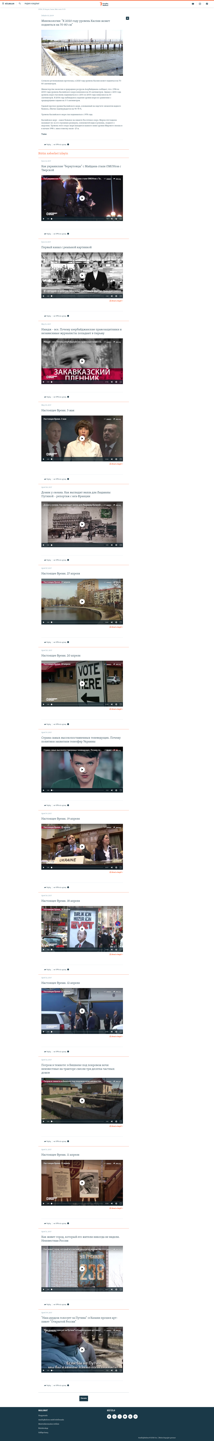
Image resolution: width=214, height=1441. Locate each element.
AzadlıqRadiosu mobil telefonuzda (51, 1420)
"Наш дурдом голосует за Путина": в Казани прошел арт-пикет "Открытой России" (81, 1330)
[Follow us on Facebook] (109, 1416)
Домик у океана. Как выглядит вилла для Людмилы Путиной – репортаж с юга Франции (85, 505)
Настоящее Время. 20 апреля (57, 664)
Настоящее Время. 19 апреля (57, 827)
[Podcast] (135, 1416)
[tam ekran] (120, 219)
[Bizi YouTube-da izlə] (193, 4)
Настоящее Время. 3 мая (55, 419)
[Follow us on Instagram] (114, 1416)
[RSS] (130, 1416)
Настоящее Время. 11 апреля (57, 1163)
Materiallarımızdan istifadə (48, 1424)
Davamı (84, 1398)
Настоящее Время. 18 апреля (57, 909)
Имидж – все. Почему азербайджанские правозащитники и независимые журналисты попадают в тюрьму (93, 342)
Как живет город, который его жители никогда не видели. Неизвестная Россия (80, 1249)
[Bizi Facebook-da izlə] (207, 4)
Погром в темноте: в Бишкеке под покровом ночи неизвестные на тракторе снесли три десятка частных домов (95, 1081)
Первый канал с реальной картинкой (61, 256)
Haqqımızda (43, 1416)
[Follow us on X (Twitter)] (120, 1416)
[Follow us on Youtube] (125, 1416)
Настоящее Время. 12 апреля (57, 992)
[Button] (47, 144)
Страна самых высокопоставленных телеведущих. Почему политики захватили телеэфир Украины (89, 750)
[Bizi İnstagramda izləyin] (200, 4)
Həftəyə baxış (43, 1432)
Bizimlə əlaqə (43, 1428)
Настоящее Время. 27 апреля (57, 582)
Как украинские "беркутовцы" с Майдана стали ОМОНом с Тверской (75, 179)
